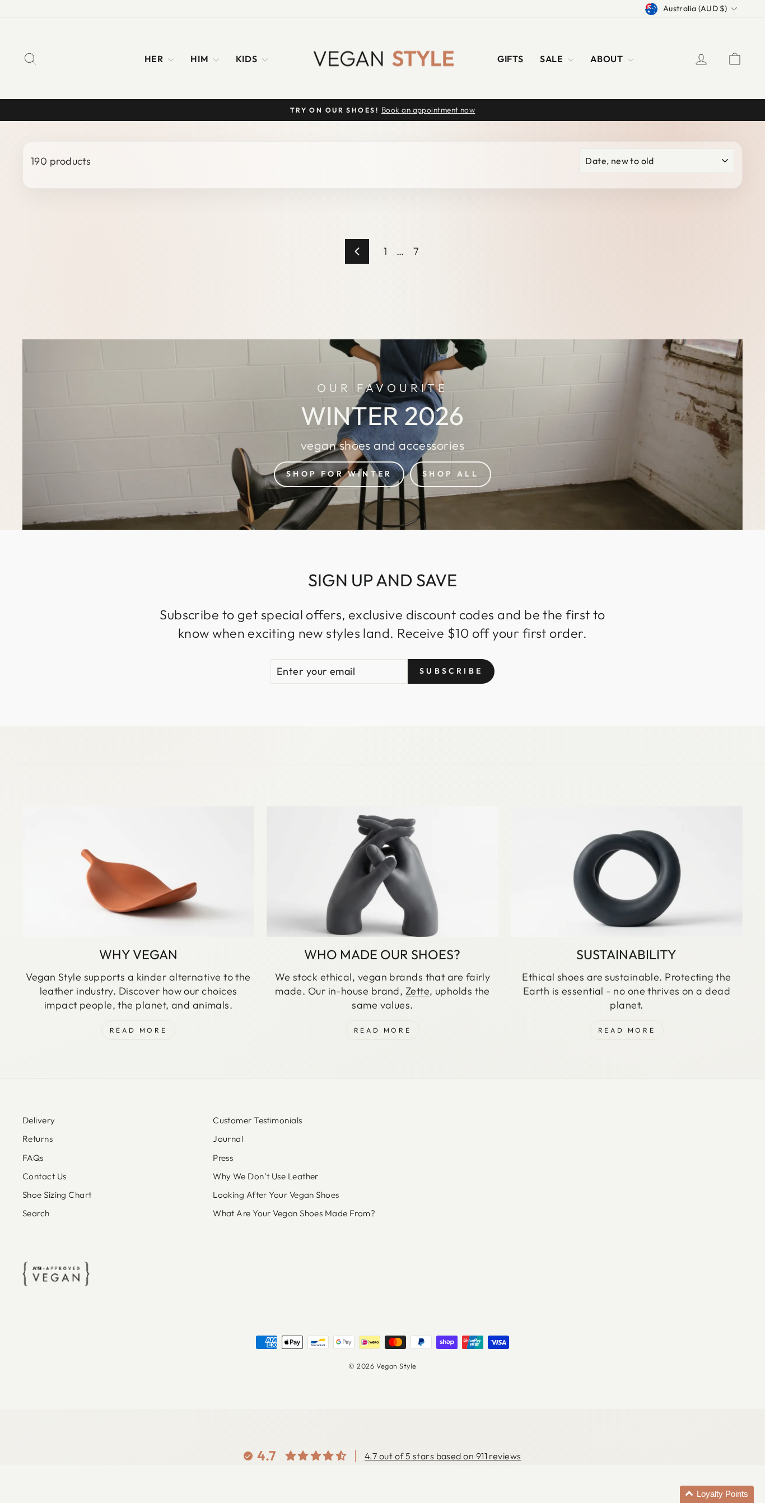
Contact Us (44, 1176)
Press (223, 1157)
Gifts (510, 58)
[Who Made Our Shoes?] (382, 871)
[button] (717, 1494)
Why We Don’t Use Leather (266, 1176)
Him (200, 58)
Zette (417, 990)
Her (155, 58)
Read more (626, 1030)
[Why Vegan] (138, 871)
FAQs (33, 1157)
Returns (37, 1138)
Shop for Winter (339, 474)
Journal (228, 1138)
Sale (552, 58)
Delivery (38, 1120)
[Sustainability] (627, 871)
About (607, 58)
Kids (247, 58)
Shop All (450, 474)
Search (36, 1213)
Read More (138, 1030)
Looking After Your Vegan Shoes (276, 1194)
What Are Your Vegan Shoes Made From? (294, 1213)
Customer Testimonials (257, 1120)
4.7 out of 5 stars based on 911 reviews (443, 1456)
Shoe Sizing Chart (57, 1194)
